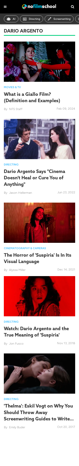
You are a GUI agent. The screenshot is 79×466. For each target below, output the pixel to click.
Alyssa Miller (17, 270)
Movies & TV (12, 87)
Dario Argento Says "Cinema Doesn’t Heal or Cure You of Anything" (34, 177)
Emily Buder (17, 427)
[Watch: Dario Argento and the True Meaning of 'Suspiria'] (39, 296)
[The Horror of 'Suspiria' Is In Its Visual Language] (39, 222)
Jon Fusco (16, 343)
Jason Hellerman (20, 193)
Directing (34, 19)
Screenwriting (62, 19)
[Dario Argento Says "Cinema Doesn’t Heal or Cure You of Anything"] (39, 138)
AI (14, 19)
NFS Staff (15, 109)
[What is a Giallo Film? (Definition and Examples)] (39, 61)
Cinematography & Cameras (25, 248)
